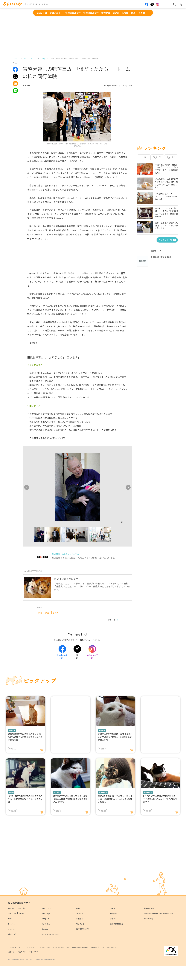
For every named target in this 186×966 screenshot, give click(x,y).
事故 (43, 58)
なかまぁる (80, 924)
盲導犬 (55, 612)
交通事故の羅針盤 (116, 924)
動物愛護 (105, 12)
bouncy (45, 929)
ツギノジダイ (115, 918)
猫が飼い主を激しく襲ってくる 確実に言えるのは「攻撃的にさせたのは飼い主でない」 (70, 798)
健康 (133, 12)
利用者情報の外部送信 (79, 947)
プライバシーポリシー (60, 947)
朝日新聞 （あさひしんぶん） (65, 553)
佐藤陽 (11, 792)
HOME (15, 58)
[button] (31, 535)
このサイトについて (15, 947)
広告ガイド (22, 951)
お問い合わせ (33, 951)
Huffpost (45, 918)
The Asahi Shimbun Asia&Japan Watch (158, 913)
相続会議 (113, 913)
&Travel (21, 913)
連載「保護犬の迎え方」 (67, 579)
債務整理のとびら (82, 929)
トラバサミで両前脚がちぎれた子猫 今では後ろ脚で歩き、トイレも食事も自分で (160, 798)
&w (14, 913)
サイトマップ (31, 947)
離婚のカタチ (13, 934)
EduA (10, 918)
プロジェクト (56, 12)
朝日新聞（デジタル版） (17, 908)
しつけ (125, 12)
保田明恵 (102, 730)
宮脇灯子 (12, 730)
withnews (11, 929)
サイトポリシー (44, 947)
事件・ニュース (29, 58)
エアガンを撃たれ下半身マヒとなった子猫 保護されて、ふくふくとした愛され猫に (115, 798)
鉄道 (47, 612)
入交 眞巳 (57, 792)
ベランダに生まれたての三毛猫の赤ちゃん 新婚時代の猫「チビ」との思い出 (25, 798)
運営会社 (11, 951)
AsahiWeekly (148, 918)
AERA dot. (46, 924)
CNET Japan (46, 908)
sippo (78, 908)
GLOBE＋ (79, 913)
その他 (141, 12)
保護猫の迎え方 (91, 12)
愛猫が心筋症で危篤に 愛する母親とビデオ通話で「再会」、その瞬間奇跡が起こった (115, 736)
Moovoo (11, 924)
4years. (112, 908)
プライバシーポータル (108, 947)
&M (9, 913)
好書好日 (79, 918)
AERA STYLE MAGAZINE (51, 934)
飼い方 (116, 12)
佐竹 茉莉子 (103, 792)
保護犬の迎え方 (73, 12)
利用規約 (94, 947)
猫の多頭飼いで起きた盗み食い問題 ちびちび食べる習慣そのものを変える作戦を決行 (25, 736)
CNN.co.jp (46, 913)
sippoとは (42, 12)
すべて (144, 157)
